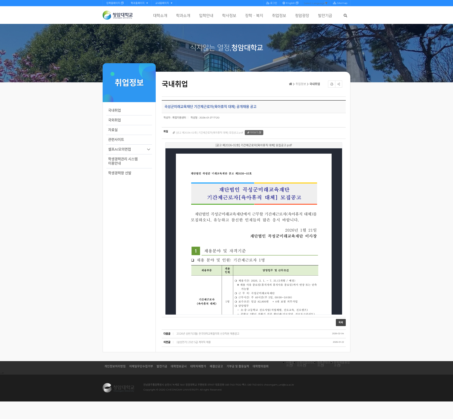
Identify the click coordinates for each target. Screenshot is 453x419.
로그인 (273, 3)
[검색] (345, 15)
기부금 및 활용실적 (237, 366)
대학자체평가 (198, 366)
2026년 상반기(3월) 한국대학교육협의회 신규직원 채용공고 (208, 333)
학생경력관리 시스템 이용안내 (123, 161)
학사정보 (229, 15)
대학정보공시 (179, 366)
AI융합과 (290, 364)
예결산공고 (216, 366)
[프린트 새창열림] (331, 84)
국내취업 (114, 110)
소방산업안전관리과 (306, 364)
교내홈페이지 (162, 3)
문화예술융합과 (342, 364)
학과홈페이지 (138, 3)
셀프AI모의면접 (119, 149)
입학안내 (206, 15)
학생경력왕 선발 (119, 173)
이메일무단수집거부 (141, 366)
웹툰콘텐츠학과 (325, 364)
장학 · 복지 (254, 15)
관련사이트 (116, 140)
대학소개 (160, 15)
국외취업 (114, 120)
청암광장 (302, 15)
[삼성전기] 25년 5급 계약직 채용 (194, 342)
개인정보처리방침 (115, 366)
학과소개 (183, 15)
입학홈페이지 (113, 3)
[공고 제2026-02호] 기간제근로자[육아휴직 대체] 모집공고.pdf (209, 132)
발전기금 (325, 15)
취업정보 (279, 15)
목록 (341, 322)
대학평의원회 (261, 366)
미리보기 (254, 132)
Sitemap (342, 3)
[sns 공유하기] (338, 84)
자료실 (113, 130)
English (290, 3)
